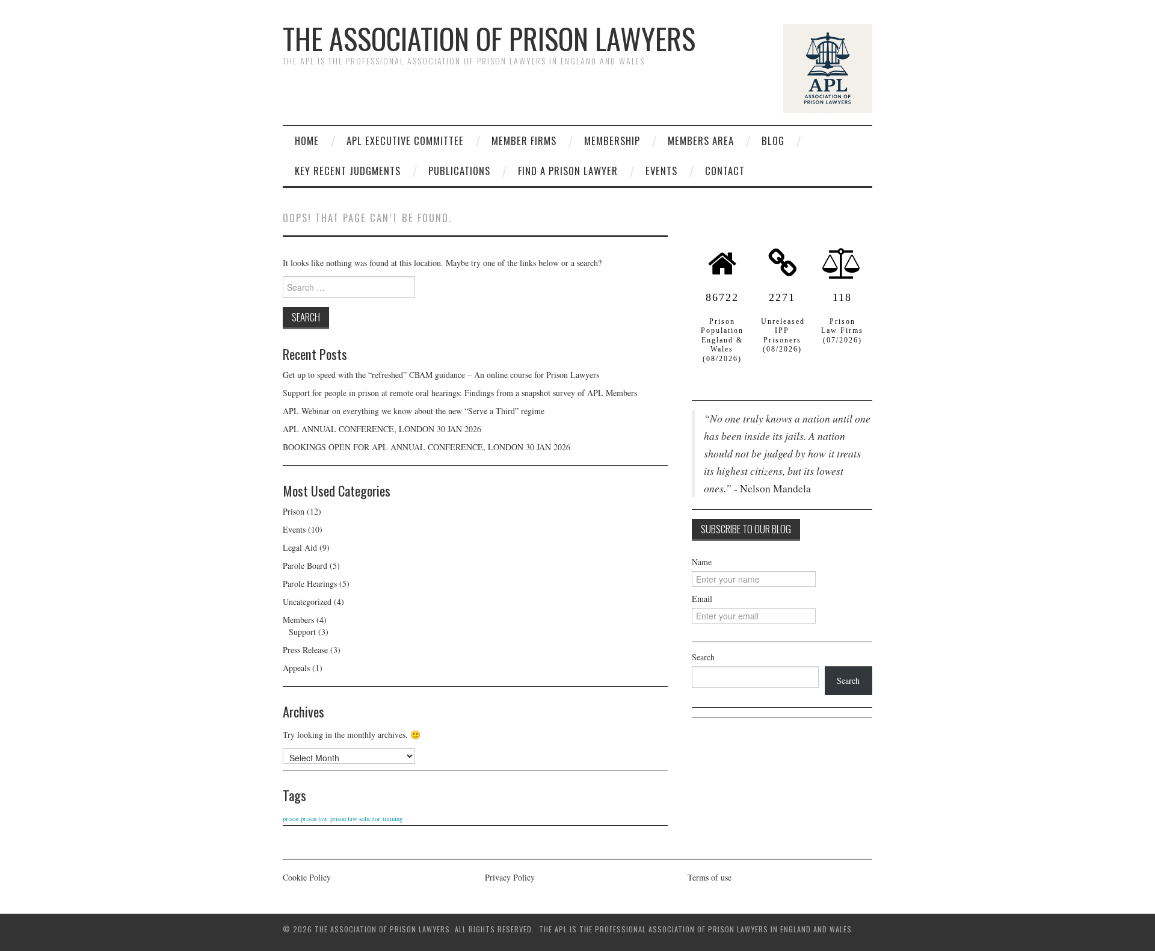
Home (307, 140)
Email (702, 598)
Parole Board (305, 565)
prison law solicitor (355, 818)
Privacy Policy (510, 877)
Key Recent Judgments (348, 170)
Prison (293, 511)
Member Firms (523, 140)
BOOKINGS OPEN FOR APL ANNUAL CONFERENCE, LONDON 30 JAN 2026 (426, 447)
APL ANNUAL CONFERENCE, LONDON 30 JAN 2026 (382, 429)
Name (702, 562)
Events (661, 170)
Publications (459, 170)
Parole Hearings (310, 583)
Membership (612, 140)
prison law (314, 818)
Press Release (305, 649)
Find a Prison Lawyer (568, 170)
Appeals (296, 668)
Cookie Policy (307, 877)
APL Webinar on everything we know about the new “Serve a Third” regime (413, 411)
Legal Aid (300, 547)
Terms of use (710, 877)
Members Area (701, 140)
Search (703, 657)
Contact (725, 170)
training (392, 818)
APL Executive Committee (405, 140)
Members (298, 619)
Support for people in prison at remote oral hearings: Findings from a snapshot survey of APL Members (461, 392)
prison (290, 818)
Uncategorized (307, 601)
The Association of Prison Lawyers (489, 38)
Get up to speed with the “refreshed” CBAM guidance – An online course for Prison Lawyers (441, 374)
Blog (773, 140)
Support (302, 631)
